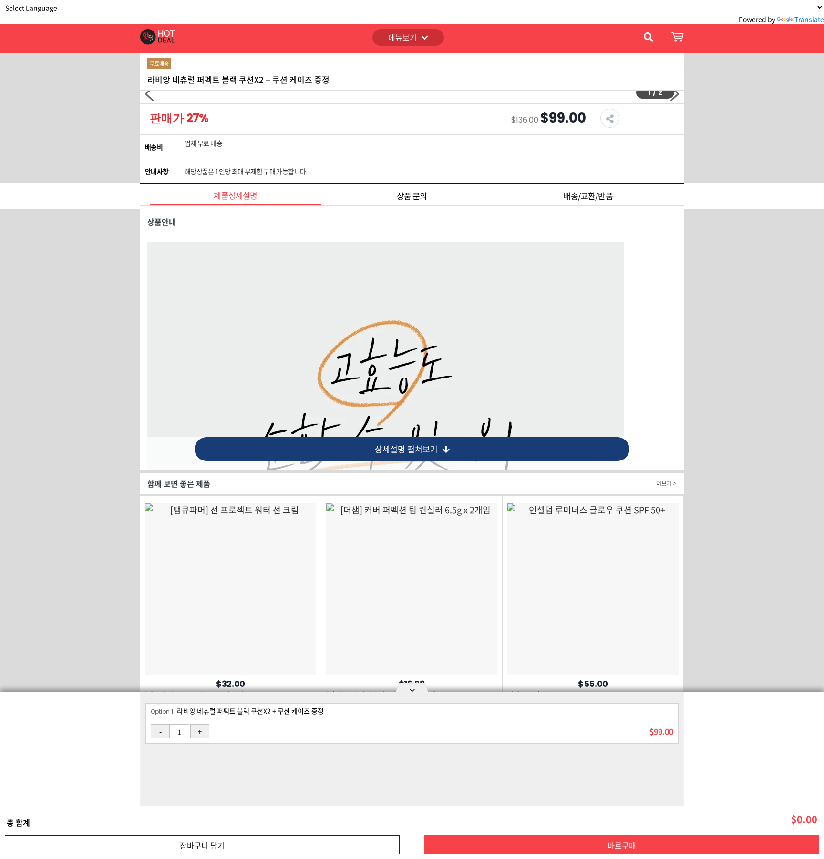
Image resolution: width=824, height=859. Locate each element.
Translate (809, 19)
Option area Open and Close (412, 688)
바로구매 (622, 845)
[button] (149, 94)
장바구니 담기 (202, 845)
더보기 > (666, 483)
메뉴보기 (402, 37)
